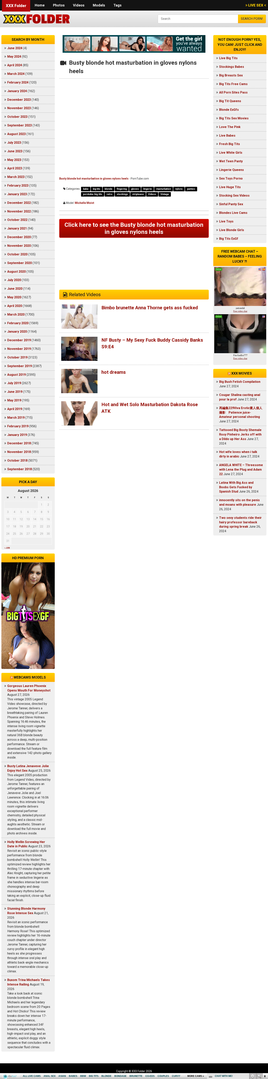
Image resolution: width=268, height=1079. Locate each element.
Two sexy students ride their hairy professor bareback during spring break (240, 522)
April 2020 (14, 306)
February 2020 (17, 323)
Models (99, 5)
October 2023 (17, 117)
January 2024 (17, 91)
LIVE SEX (255, 5)
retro (109, 194)
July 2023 (14, 142)
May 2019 (14, 400)
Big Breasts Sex (231, 75)
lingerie (147, 189)
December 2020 (19, 237)
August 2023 (16, 134)
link (264, 1017)
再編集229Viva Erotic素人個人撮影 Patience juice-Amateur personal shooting (240, 412)
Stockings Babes (231, 67)
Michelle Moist (84, 202)
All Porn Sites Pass (233, 92)
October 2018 (17, 460)
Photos (59, 5)
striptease (138, 194)
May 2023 (14, 160)
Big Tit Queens (230, 101)
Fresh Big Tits (229, 144)
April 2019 (14, 409)
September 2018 (19, 469)
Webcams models (30, 677)
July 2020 (14, 280)
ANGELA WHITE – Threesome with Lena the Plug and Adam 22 (241, 469)
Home (40, 5)
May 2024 (14, 56)
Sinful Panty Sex (231, 204)
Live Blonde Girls (231, 230)
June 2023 (14, 151)
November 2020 (19, 246)
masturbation (163, 189)
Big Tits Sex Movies (234, 118)
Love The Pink (230, 127)
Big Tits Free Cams (233, 84)
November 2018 (19, 452)
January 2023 (17, 194)
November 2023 (19, 108)
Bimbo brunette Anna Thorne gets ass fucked (149, 307)
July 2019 (14, 383)
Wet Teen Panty (231, 161)
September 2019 (19, 366)
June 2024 (14, 48)
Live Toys (226, 221)
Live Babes (227, 135)
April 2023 (14, 168)
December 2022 (19, 203)
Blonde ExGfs (229, 110)
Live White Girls (230, 152)
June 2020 (14, 288)
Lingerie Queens (231, 170)
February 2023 (17, 185)
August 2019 (16, 375)
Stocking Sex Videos (234, 195)
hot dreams (113, 372)
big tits (96, 189)
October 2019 (17, 357)
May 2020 (14, 297)
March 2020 (16, 314)
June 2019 (14, 392)
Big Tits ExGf (228, 238)
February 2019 (17, 426)
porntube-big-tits (92, 194)
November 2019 (19, 349)
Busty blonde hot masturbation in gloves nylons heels (94, 178)
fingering (122, 189)
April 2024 (14, 65)
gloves (135, 189)
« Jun (7, 548)
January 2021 (17, 228)
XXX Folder (16, 5)
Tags (117, 5)
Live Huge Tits (230, 187)
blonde (108, 189)
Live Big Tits (228, 58)
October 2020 (17, 254)
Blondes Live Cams (233, 213)
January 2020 (17, 331)
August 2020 (16, 271)
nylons (179, 189)
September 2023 (19, 125)
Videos (78, 5)
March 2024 (16, 74)
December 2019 (19, 340)
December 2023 (19, 100)
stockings (122, 194)
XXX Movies (241, 373)
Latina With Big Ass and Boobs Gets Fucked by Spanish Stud (236, 487)
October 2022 (17, 220)
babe (85, 189)
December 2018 (19, 443)
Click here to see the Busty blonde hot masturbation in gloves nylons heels (134, 228)
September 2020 (19, 263)
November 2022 (19, 211)
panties (191, 189)
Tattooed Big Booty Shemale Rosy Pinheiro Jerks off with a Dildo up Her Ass (240, 434)
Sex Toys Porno (231, 178)
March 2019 (16, 417)
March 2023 (16, 177)
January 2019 (17, 435)
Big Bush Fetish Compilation (239, 382)
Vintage (164, 194)
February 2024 (17, 82)
